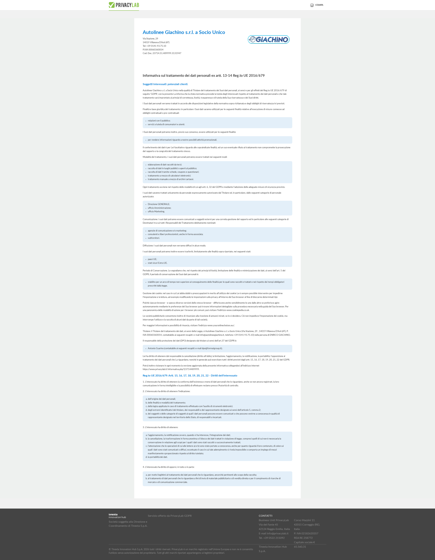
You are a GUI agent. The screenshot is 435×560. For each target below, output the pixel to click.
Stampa (319, 5)
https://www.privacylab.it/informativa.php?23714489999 (171, 369)
